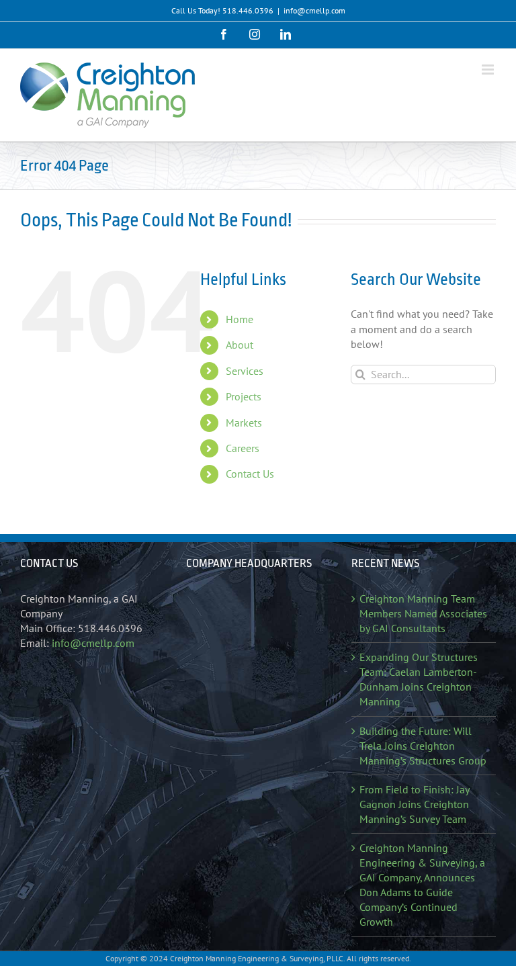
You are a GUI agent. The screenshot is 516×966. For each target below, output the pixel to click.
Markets (244, 422)
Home (239, 319)
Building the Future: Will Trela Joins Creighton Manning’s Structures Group (422, 745)
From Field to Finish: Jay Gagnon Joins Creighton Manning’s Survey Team (414, 804)
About (239, 344)
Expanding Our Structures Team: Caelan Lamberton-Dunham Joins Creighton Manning (418, 679)
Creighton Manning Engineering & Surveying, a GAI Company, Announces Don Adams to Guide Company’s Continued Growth (422, 884)
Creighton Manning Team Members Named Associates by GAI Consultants (423, 613)
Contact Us (250, 473)
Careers (242, 448)
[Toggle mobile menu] (489, 69)
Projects (243, 396)
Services (244, 371)
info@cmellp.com (314, 10)
